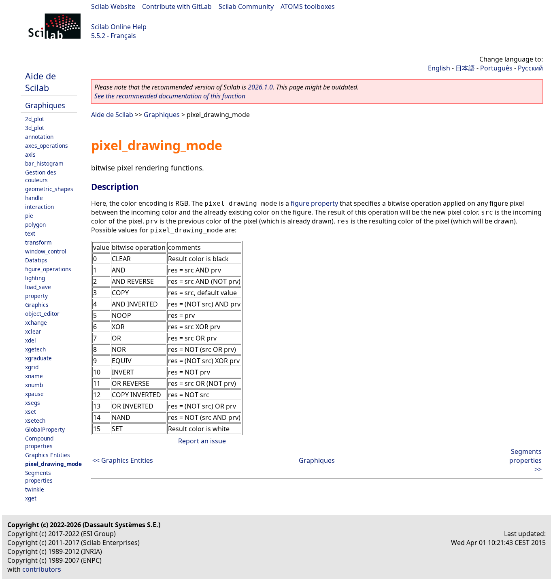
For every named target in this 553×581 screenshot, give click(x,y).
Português (496, 68)
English (439, 68)
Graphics (37, 305)
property (36, 296)
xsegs (32, 402)
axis (30, 154)
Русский (530, 68)
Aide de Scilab (40, 82)
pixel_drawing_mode (53, 464)
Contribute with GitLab (177, 6)
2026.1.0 (260, 87)
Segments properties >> (525, 460)
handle (34, 198)
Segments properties (39, 476)
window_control (45, 251)
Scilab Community (246, 6)
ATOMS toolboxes (308, 6)
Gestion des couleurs (40, 176)
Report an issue (202, 440)
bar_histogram (44, 163)
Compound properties (39, 442)
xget (30, 498)
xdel (30, 340)
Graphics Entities (47, 455)
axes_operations (46, 145)
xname (34, 376)
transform (38, 242)
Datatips (36, 260)
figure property (314, 203)
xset (30, 411)
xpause (34, 394)
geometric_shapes (49, 189)
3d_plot (34, 128)
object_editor (42, 313)
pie (29, 215)
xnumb (34, 385)
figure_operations (48, 269)
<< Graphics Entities (122, 460)
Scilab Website (113, 6)
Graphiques (45, 105)
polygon (35, 224)
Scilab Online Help (119, 26)
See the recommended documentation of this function (169, 96)
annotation (39, 136)
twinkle (34, 489)
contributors (41, 569)
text (30, 233)
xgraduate (38, 358)
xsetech (35, 420)
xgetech (35, 349)
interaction (39, 207)
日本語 (465, 68)
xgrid (31, 367)
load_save (38, 287)
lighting (35, 278)
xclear (33, 331)
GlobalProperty (45, 429)
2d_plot (34, 119)
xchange (36, 322)
